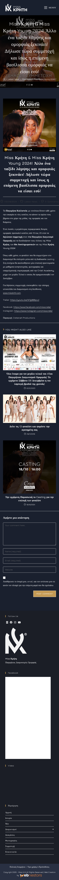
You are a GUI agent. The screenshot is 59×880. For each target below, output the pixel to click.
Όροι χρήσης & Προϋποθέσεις (38, 867)
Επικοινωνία (11, 852)
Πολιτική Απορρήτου (17, 867)
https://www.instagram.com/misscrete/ (33, 310)
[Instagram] (15, 622)
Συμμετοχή (10, 846)
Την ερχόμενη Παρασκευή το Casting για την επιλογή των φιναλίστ (29, 499)
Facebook (13, 673)
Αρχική (8, 812)
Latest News (31, 201)
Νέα (7, 823)
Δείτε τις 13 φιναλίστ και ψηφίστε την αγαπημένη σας (30, 428)
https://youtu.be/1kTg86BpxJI (24, 299)
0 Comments (52, 201)
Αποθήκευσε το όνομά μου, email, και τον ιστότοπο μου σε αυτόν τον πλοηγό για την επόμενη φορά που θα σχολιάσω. (29, 583)
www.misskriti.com (12, 293)
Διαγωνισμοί (11, 829)
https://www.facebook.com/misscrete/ (32, 307)
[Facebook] (11, 622)
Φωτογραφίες (11, 840)
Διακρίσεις (10, 835)
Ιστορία (8, 818)
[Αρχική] (4, 79)
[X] (7, 622)
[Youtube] (19, 622)
